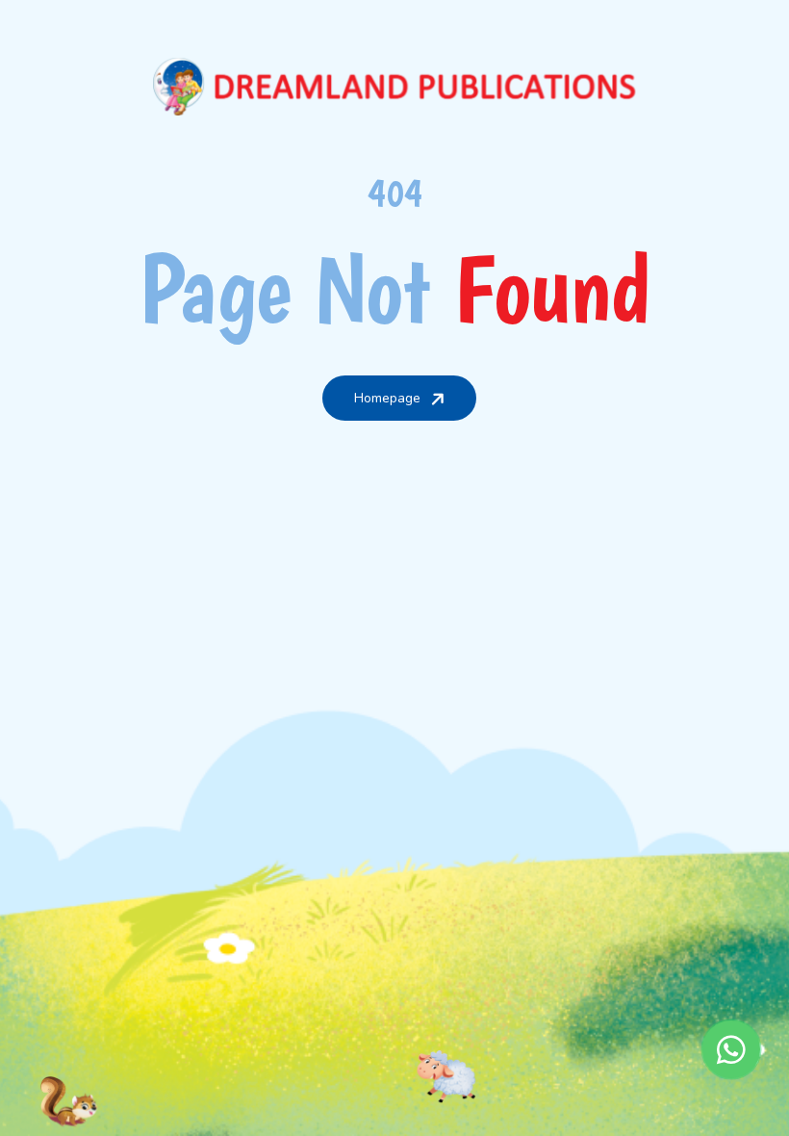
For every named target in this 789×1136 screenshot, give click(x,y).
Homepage (387, 398)
